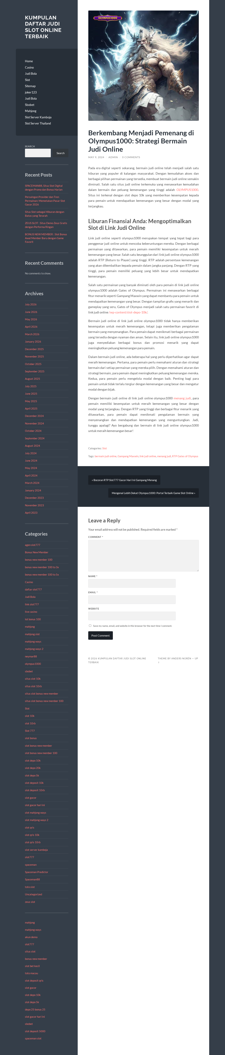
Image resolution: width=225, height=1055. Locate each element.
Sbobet (29, 105)
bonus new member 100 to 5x (42, 574)
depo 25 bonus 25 (35, 1009)
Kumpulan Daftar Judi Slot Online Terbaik (43, 27)
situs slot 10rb (33, 686)
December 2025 (34, 349)
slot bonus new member (38, 745)
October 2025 (33, 364)
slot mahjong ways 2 (36, 819)
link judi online (148, 456)
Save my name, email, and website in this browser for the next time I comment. (132, 625)
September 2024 (34, 438)
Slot (27, 80)
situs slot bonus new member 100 (44, 700)
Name (92, 576)
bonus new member (36, 958)
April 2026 (31, 326)
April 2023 (31, 512)
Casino (29, 67)
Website (93, 608)
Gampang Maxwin (128, 456)
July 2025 (31, 386)
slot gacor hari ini (35, 805)
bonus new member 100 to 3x (42, 567)
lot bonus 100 (33, 619)
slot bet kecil (32, 966)
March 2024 (32, 482)
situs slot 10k (33, 678)
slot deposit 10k (34, 782)
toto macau (31, 973)
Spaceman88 (32, 879)
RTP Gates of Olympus (185, 456)
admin (113, 157)
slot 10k (29, 715)
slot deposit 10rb (35, 790)
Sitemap (30, 86)
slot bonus (31, 738)
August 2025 (32, 378)
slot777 (29, 857)
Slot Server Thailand (38, 123)
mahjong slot (32, 634)
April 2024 (31, 475)
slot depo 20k (33, 767)
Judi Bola (31, 73)
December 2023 (34, 497)
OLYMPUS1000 (187, 190)
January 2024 (33, 490)
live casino (31, 611)
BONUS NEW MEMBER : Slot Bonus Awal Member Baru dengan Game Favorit (46, 238)
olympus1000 (33, 663)
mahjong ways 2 (34, 648)
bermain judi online (106, 456)
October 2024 (33, 430)
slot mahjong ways (35, 812)
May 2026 (31, 319)
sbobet (29, 671)
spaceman (31, 864)
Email (93, 592)
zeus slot (30, 901)
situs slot (30, 951)
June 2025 (31, 393)
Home (29, 61)
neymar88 (31, 656)
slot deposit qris (34, 980)
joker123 (31, 92)
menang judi (182, 398)
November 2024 (34, 423)
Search (30, 146)
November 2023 (34, 505)
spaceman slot (33, 1038)
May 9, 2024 (96, 157)
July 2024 (31, 453)
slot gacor (30, 797)
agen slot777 (32, 544)
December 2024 (34, 415)
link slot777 (32, 604)
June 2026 (31, 311)
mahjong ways (33, 641)
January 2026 (33, 341)
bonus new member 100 (38, 559)
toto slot (30, 886)
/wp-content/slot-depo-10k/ (128, 312)
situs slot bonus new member (41, 693)
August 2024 (32, 445)
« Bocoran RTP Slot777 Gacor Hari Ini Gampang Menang (124, 480)
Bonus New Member (36, 552)
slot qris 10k (32, 834)
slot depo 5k (32, 775)
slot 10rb (30, 723)
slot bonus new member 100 (41, 753)
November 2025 (34, 356)
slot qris (29, 827)
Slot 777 (30, 730)
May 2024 (31, 467)
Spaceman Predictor (36, 872)
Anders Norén (181, 658)
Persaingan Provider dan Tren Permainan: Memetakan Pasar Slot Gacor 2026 (45, 200)
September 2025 (34, 371)
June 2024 (31, 460)
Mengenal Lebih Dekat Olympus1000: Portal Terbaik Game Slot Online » (153, 493)
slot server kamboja (36, 849)
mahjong (30, 626)
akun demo (31, 937)
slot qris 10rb (32, 842)
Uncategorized (33, 894)
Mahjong (30, 111)
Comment (95, 537)
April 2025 (31, 408)
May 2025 (31, 401)
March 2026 (32, 334)
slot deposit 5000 (35, 1031)
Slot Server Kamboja (38, 117)
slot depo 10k (33, 760)
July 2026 (31, 304)
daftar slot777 (33, 589)
